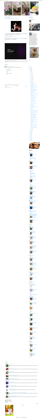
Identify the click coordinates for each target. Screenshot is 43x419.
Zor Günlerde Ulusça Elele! (33, 115)
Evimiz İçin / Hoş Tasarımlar (33, 125)
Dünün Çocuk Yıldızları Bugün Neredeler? (13, 378)
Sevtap (30, 183)
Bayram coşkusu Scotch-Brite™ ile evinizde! (34, 338)
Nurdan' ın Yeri (31, 262)
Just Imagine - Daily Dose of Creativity (33, 176)
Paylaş (27, 20)
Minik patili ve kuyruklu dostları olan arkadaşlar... (33, 121)
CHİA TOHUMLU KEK (34, 278)
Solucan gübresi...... (35, 179)
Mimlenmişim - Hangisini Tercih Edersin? (34, 238)
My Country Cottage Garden (33, 322)
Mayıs (31, 76)
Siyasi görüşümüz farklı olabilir (33, 110)
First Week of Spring (35, 313)
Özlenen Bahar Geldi (32, 282)
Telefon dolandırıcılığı (35, 166)
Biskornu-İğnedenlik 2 (35, 344)
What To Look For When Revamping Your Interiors (32, 174)
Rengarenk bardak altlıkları (33, 91)
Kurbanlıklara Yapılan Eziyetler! (33, 127)
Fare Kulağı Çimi (10, 364)
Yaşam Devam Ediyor (32, 118)
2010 (30, 70)
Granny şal (34, 227)
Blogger (20, 417)
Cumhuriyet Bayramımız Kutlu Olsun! (33, 124)
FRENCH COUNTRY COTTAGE (32, 186)
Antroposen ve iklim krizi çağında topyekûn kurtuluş (33, 212)
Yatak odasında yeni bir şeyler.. (35, 273)
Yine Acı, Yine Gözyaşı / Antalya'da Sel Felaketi (33, 97)
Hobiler (30, 301)
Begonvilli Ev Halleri (32, 104)
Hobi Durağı (31, 288)
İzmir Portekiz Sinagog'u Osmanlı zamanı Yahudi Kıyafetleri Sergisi (35, 216)
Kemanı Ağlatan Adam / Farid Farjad (12, 18)
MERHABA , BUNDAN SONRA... (35, 242)
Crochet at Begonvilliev (32, 231)
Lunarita (31, 224)
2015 (30, 134)
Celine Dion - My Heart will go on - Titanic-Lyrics (34, 207)
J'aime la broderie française (33, 245)
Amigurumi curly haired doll (34, 232)
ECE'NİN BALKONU (32, 191)
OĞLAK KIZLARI (32, 250)
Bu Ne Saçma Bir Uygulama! (33, 126)
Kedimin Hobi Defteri (32, 353)
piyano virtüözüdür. (14, 36)
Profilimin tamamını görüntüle (32, 45)
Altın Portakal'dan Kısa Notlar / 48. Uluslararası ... (33, 95)
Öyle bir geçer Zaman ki (35, 333)
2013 (30, 132)
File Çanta (31, 184)
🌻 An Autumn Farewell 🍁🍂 (34, 268)
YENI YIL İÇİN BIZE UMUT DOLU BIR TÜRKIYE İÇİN (35, 303)
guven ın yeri (31, 153)
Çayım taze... (31, 341)
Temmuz (31, 78)
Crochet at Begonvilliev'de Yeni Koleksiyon (33, 120)
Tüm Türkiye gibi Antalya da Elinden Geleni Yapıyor (33, 117)
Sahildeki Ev (31, 272)
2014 (30, 133)
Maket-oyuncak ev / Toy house (35, 285)
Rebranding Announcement (33, 177)
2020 (30, 140)
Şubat (31, 73)
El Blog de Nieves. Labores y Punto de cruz (33, 201)
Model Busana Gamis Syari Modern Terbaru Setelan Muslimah (33, 294)
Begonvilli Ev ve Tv (32, 100)
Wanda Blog (31, 311)
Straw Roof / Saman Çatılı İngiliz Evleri (33, 93)
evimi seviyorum (31, 226)
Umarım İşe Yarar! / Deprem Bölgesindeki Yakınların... (33, 114)
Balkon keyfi (34, 318)
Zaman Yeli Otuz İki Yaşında (35, 162)
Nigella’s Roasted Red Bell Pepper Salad (33, 159)
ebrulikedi (31, 317)
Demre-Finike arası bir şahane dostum (35, 251)
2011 (30, 71)
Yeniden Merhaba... (35, 196)
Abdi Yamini (20, 38)
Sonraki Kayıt (6, 86)
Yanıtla (7, 74)
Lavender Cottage (32, 267)
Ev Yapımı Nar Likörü (11, 368)
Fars (5, 33)
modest (30, 343)
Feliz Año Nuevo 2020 (34, 202)
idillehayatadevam (32, 255)
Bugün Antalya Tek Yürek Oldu (33, 111)
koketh (30, 293)
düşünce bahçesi (31, 206)
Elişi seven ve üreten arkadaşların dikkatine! (33, 112)
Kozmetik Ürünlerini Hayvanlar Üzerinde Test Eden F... (33, 90)
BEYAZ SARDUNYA (32, 236)
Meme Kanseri (32, 105)
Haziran (31, 77)
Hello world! (31, 171)
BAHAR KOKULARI (32, 219)
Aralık (31, 130)
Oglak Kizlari (7, 66)
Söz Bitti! (31, 109)
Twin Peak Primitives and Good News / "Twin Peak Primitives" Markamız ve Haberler (35, 264)
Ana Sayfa (16, 86)
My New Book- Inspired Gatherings (35, 187)
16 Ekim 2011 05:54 (12, 66)
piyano (11, 39)
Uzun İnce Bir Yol (34, 220)
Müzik (7, 61)
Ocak (31, 72)
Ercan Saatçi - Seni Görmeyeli (34, 192)
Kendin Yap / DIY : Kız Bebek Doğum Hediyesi (35, 290)
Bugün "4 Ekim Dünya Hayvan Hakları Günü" (33, 87)
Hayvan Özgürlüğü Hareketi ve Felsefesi (33, 211)
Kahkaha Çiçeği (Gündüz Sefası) (12, 385)
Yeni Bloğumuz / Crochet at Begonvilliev (33, 85)
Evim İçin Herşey (32, 336)
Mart (31, 74)
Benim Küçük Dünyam (32, 196)
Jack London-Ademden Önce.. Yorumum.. (34, 355)
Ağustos (31, 79)
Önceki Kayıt (25, 86)
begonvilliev (31, 281)
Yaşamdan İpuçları (32, 98)
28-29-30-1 (34, 307)
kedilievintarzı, (31, 306)
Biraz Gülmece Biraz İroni (33, 103)
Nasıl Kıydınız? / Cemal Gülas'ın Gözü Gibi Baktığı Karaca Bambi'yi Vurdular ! (17, 392)
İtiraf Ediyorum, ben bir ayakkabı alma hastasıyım (33, 106)
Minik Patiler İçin (32, 92)
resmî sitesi (8, 35)
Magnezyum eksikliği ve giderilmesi (35, 328)
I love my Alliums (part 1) (34, 323)
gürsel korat (31, 161)
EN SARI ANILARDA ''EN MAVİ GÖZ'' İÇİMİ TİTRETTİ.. (35, 298)
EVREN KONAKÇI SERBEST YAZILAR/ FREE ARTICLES (33, 214)
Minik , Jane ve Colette (32, 348)
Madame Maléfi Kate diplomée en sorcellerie (35, 247)
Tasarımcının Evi (32, 170)
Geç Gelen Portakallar (32, 99)
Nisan (31, 75)
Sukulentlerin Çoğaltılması (11, 371)
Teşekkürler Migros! (32, 88)
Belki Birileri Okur (32, 327)
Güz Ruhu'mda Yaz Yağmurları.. (32, 296)
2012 (30, 131)
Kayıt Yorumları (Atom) (9, 87)
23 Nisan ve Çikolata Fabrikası (35, 258)
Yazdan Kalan (31, 257)
